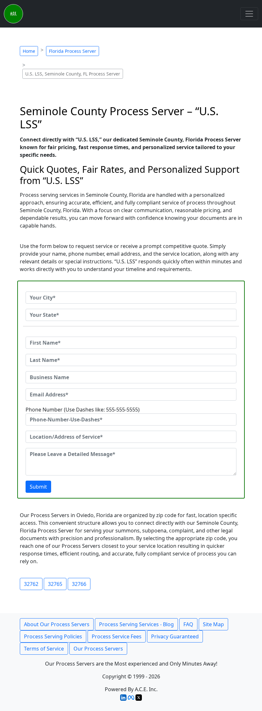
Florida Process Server (72, 51)
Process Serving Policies (53, 636)
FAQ (188, 624)
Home (29, 51)
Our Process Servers (98, 648)
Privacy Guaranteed (175, 636)
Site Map (213, 624)
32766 (79, 583)
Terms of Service (44, 648)
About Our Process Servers (56, 624)
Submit (38, 486)
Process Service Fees (117, 636)
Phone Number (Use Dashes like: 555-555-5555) (83, 409)
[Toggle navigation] (249, 13)
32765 (55, 583)
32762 (31, 583)
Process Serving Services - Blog (136, 624)
